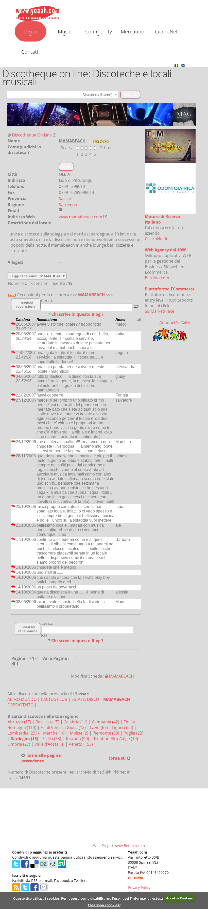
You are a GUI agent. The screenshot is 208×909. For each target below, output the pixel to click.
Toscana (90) (77, 738)
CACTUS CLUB (54, 699)
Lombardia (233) (24, 733)
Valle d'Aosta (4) (49, 744)
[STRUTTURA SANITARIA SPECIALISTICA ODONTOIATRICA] (170, 188)
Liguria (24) (123, 727)
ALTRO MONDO (22, 699)
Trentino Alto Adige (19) (116, 738)
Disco (30, 31)
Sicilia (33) (52, 738)
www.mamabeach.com (80, 217)
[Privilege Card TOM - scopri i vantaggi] (170, 145)
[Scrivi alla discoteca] (60, 209)
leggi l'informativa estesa (142, 898)
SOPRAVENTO (20, 705)
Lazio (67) (99, 727)
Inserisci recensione (26, 304)
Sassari (66, 198)
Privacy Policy (139, 887)
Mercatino (132, 31)
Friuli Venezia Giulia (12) (64, 727)
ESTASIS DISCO (85, 699)
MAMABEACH (91, 295)
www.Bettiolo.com (129, 845)
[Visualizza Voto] (101, 141)
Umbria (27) (19, 744)
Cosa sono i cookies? (104, 905)
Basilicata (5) (48, 722)
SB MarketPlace (159, 311)
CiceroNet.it (156, 239)
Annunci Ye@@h (174, 322)
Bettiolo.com (157, 278)
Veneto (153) (81, 744)
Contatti (30, 51)
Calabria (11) (76, 722)
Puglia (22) (133, 733)
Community (98, 31)
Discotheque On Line (32, 135)
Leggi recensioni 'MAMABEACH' (37, 276)
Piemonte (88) (106, 733)
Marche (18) (55, 733)
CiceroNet (166, 31)
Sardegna (68, 204)
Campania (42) (106, 722)
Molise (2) (79, 733)
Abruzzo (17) (20, 722)
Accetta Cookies (179, 898)
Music (64, 31)
